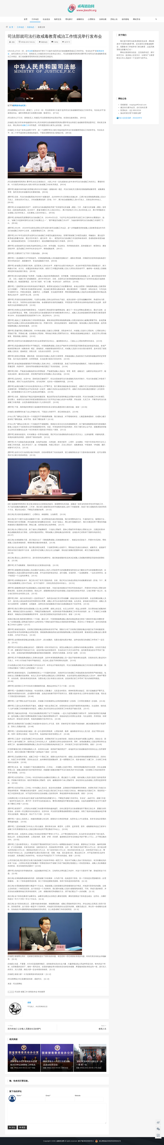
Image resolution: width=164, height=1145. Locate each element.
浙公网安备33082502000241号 (110, 1141)
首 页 (11, 27)
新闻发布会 (32, 992)
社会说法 (46, 19)
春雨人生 (102, 1027)
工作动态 (35, 19)
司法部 (30, 51)
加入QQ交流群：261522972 (130, 118)
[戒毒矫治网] (82, 8)
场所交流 (57, 19)
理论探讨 (69, 19)
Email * (48, 1096)
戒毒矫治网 (60, 1141)
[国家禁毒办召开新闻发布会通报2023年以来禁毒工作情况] (24, 1058)
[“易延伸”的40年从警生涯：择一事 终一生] (90, 1058)
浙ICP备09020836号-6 (86, 1141)
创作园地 (125, 19)
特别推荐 (41, 992)
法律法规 (102, 19)
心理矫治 (91, 19)
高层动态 (30, 27)
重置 (23, 1127)
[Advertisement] (136, 78)
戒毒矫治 (80, 19)
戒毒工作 (25, 125)
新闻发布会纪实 (19, 105)
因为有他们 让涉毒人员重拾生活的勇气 (24, 1027)
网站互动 (136, 19)
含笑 (13, 42)
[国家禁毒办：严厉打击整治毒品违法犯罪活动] (57, 1058)
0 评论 (56, 42)
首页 (25, 19)
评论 (13, 1127)
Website (77, 1096)
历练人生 (114, 19)
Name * (19, 1096)
